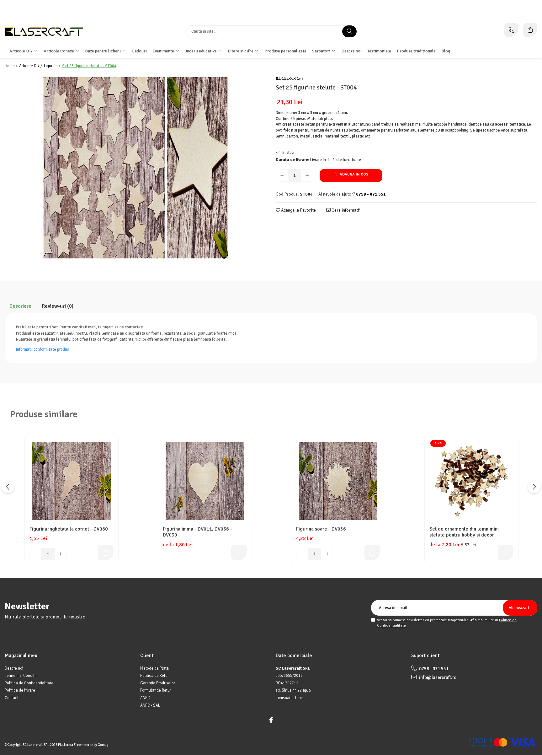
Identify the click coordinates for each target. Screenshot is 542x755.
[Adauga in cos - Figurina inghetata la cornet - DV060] (106, 552)
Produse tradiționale (416, 51)
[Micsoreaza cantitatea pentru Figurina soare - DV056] (302, 554)
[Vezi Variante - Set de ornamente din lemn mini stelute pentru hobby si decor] (505, 552)
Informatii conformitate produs (42, 349)
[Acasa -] (44, 31)
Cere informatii (345, 210)
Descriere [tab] (20, 306)
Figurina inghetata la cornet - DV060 (68, 529)
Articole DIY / (31, 65)
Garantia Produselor (157, 683)
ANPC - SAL (150, 705)
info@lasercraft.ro (437, 677)
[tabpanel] (135, 167)
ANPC (145, 697)
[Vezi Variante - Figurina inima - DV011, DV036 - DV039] (239, 552)
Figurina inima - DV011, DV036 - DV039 (197, 532)
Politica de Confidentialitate (29, 683)
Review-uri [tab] (57, 306)
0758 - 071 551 (433, 668)
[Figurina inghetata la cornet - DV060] (71, 481)
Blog (445, 51)
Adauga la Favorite (298, 210)
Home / (11, 65)
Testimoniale (379, 51)
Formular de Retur (155, 690)
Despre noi (351, 51)
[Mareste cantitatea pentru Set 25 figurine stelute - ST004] (307, 175)
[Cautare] (349, 31)
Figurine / (52, 65)
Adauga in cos (353, 174)
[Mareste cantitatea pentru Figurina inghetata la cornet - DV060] (60, 554)
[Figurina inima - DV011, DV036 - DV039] (205, 481)
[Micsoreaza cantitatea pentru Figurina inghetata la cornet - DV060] (35, 554)
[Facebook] (271, 720)
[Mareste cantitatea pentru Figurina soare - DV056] (327, 554)
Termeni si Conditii (20, 675)
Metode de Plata (154, 668)
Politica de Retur (154, 675)
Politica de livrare (20, 690)
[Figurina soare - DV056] (338, 481)
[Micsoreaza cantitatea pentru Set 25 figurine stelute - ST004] (282, 175)
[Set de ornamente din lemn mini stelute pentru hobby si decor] (471, 481)
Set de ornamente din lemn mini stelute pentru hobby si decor (464, 532)
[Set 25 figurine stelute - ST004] (135, 167)
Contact (12, 697)
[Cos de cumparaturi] (530, 30)
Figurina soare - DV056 (321, 529)
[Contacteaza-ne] (511, 30)
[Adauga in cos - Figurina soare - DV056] (372, 552)
